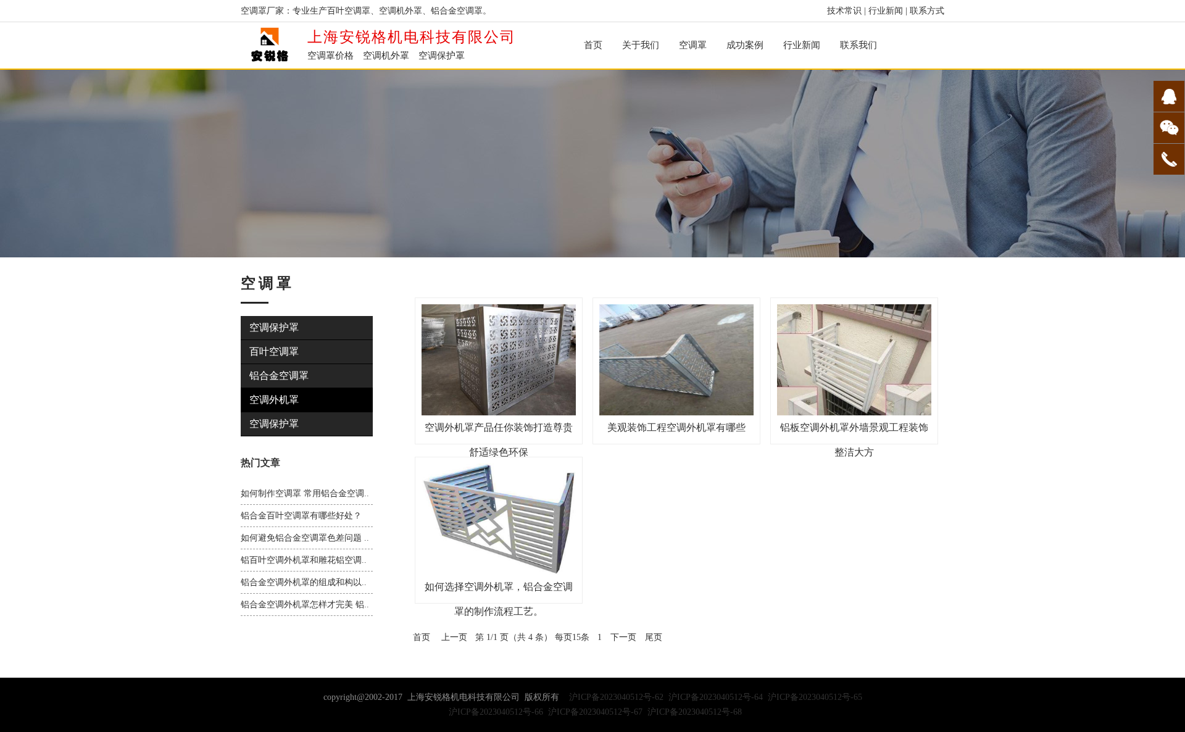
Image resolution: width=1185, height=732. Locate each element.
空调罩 (693, 45)
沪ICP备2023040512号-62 (616, 697)
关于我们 (640, 45)
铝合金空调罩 (279, 375)
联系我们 (858, 45)
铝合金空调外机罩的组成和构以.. (304, 582)
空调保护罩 (274, 327)
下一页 (623, 637)
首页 (593, 45)
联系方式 (927, 10)
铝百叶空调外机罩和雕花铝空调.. (304, 560)
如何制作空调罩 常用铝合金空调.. (305, 493)
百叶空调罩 (274, 351)
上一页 (454, 637)
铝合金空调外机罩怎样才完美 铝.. (305, 604)
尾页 (653, 637)
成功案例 (744, 45)
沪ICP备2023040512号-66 (496, 712)
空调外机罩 (274, 399)
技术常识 (844, 10)
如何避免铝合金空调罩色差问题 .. (305, 538)
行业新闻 (885, 10)
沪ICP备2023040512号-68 (694, 712)
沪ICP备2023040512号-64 (715, 697)
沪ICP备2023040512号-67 (595, 712)
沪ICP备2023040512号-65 (815, 697)
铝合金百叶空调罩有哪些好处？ (301, 515)
